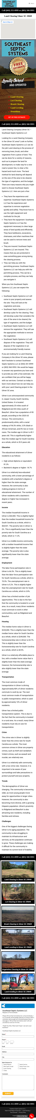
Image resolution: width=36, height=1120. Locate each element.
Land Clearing (26, 1110)
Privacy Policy (22, 1112)
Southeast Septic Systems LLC (17, 1108)
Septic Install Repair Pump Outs (13, 1110)
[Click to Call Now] (31, 1116)
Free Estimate (13, 1112)
